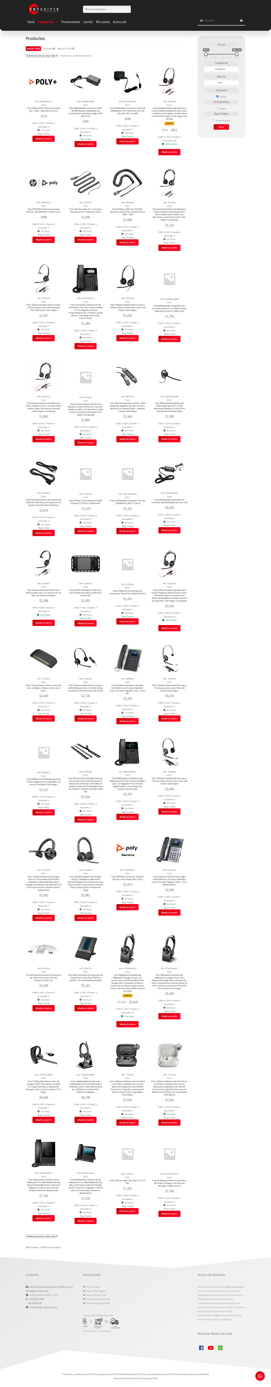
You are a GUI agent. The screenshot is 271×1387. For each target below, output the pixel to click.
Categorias (46, 22)
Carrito (88, 22)
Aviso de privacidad (199, 1374)
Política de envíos (177, 1374)
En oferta (223, 108)
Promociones (70, 22)
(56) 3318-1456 (36, 1299)
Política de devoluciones (125, 1374)
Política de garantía (99, 1374)
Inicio (31, 22)
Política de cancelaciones (153, 1374)
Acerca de (120, 22)
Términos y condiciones (74, 1374)
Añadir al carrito (44, 138)
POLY (43, 105)
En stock (223, 97)
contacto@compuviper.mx (43, 1307)
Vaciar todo (33, 48)
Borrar (221, 127)
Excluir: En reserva (223, 120)
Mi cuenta (103, 22)
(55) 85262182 (35, 1303)
